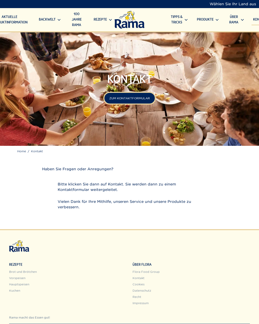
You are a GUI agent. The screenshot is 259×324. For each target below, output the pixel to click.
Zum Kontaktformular (129, 98)
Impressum (141, 303)
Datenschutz (142, 290)
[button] (59, 19)
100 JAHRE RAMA (77, 19)
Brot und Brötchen (23, 272)
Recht (137, 297)
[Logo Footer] (19, 242)
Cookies (138, 284)
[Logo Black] (129, 19)
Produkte (205, 19)
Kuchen (14, 290)
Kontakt (115, 184)
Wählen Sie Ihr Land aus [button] (233, 4)
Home (21, 151)
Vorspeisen (17, 278)
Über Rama (233, 19)
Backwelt (47, 19)
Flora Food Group (146, 272)
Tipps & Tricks (177, 19)
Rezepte (100, 19)
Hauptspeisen (19, 284)
